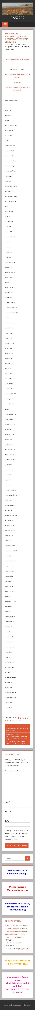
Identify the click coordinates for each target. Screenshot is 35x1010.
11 (16, 720)
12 (20, 720)
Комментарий (11, 771)
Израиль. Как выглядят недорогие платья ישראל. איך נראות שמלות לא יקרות (17, 728)
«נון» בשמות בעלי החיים (15, 937)
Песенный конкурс (14, 943)
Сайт (7, 821)
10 (13, 720)
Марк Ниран (22, 44)
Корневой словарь (13, 47)
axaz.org (17, 17)
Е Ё (12, 74)
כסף (10, 647)
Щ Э (17, 82)
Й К (18, 74)
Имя (7, 802)
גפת (13, 647)
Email (8, 811)
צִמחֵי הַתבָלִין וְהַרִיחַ (22, 948)
